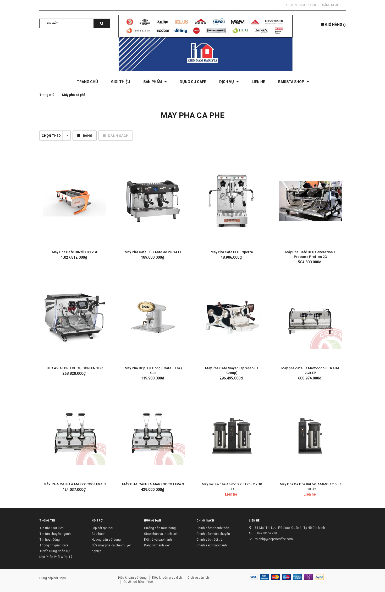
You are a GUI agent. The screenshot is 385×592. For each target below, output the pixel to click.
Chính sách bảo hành (211, 545)
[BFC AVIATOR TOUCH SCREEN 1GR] (74, 317)
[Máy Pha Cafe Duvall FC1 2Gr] (74, 201)
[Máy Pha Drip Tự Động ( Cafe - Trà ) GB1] (153, 317)
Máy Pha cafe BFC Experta (232, 252)
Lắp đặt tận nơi (102, 528)
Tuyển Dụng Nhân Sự (54, 551)
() (335, 25)
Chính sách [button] (205, 520)
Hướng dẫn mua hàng (160, 528)
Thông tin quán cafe (53, 545)
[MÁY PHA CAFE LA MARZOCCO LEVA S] (74, 433)
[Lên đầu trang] (376, 581)
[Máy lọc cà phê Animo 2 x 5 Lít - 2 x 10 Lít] (231, 433)
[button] (102, 200)
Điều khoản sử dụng (132, 577)
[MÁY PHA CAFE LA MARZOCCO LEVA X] (153, 433)
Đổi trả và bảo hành (158, 539)
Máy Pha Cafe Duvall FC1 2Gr (74, 252)
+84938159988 (266, 533)
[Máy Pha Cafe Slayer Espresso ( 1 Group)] (231, 317)
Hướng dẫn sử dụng (106, 539)
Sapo (62, 578)
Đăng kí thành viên (157, 545)
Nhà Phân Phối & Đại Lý (55, 557)
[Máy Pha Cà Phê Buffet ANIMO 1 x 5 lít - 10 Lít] (310, 433)
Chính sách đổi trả (209, 539)
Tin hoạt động (49, 539)
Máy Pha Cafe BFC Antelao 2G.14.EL (153, 252)
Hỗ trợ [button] (97, 520)
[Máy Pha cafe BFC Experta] (231, 201)
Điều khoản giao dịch (167, 577)
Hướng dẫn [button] (152, 520)
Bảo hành (99, 534)
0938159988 (308, 5)
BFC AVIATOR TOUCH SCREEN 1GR (75, 368)
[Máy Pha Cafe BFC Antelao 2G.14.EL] (153, 201)
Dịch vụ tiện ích (198, 577)
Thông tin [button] (47, 520)
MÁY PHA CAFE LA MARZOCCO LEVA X (153, 484)
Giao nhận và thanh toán (161, 534)
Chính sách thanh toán (212, 528)
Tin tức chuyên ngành (55, 534)
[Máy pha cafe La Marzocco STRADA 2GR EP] (310, 317)
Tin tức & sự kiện (51, 528)
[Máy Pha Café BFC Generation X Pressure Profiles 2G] (310, 201)
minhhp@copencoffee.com (274, 539)
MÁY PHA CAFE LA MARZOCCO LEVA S (74, 484)
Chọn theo (51, 136)
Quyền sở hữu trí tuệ (138, 582)
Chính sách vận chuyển (213, 534)
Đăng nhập (330, 5)
